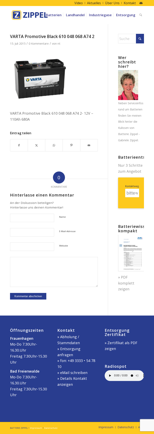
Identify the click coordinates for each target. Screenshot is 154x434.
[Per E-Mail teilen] (89, 145)
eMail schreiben (73, 372)
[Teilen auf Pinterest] (71, 145)
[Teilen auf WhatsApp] (54, 145)
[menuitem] (78, 3)
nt (59, 43)
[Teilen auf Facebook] (19, 145)
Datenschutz (51, 427)
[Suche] (140, 15)
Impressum (36, 427)
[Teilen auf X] (36, 145)
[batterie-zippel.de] (29, 15)
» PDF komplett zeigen (126, 283)
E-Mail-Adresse (67, 231)
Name (62, 216)
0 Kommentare (39, 43)
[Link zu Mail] (141, 3)
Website (63, 245)
